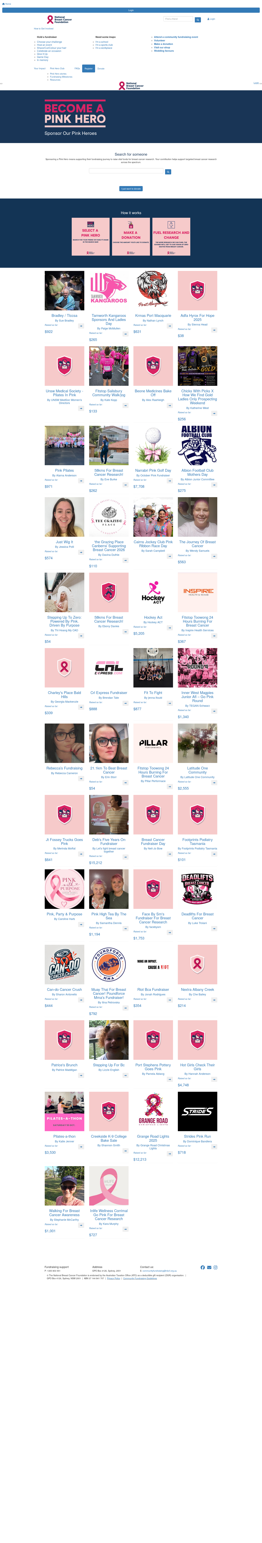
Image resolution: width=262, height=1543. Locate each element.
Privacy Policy (113, 1278)
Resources (55, 79)
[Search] (198, 19)
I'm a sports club (104, 45)
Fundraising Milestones (61, 76)
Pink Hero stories (58, 73)
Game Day (43, 57)
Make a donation (163, 44)
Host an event (44, 45)
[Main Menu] (1, 83)
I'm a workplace (104, 48)
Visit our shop (162, 47)
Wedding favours (164, 50)
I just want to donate (131, 188)
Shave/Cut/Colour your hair (51, 48)
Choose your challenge (49, 41)
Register (89, 68)
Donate (100, 68)
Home (8, 3)
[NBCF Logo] (62, 1256)
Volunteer (159, 40)
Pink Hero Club (57, 68)
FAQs (77, 68)
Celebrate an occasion (49, 51)
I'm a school (102, 41)
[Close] (261, 83)
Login (131, 10)
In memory (42, 60)
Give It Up (42, 54)
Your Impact (39, 68)
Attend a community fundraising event (176, 37)
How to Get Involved (43, 28)
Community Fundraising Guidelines (140, 1278)
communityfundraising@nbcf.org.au (160, 1270)
